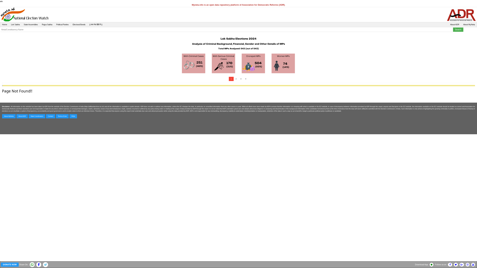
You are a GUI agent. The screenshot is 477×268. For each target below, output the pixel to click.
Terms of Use (62, 116)
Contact (50, 116)
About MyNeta (469, 24)
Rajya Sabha (47, 24)
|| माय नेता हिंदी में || (95, 24)
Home (4, 24)
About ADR (454, 24)
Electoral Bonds (79, 24)
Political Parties (62, 24)
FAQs (73, 116)
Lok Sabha (15, 24)
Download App (421, 265)
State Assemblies (31, 24)
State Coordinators (37, 116)
